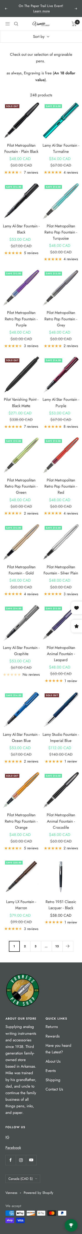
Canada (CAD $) (20, 1178)
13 (57, 946)
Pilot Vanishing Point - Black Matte (21, 402)
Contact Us (54, 1089)
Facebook (13, 1147)
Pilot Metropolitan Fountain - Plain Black (21, 148)
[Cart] (74, 24)
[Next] (67, 946)
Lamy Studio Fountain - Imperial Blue (61, 737)
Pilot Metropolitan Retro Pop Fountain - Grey (60, 319)
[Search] (16, 24)
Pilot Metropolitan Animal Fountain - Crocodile (61, 821)
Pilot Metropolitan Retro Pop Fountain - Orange (21, 821)
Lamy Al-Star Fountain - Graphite (21, 650)
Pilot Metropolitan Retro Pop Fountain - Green (21, 486)
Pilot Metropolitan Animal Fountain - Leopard (61, 654)
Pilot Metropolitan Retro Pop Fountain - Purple (21, 319)
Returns (52, 1026)
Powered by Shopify (38, 1192)
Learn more (41, 11)
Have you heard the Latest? (58, 1049)
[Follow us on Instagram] (21, 1160)
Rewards (53, 1036)
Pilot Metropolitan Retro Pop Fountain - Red (60, 486)
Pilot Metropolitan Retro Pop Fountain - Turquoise (60, 232)
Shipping (53, 1080)
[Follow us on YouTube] (31, 1160)
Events (51, 1070)
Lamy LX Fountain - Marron (21, 905)
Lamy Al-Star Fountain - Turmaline (61, 148)
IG (7, 1137)
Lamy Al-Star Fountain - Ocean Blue (21, 737)
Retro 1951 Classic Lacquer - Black (61, 905)
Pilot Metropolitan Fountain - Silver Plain (61, 570)
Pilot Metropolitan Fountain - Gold (21, 570)
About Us (53, 1061)
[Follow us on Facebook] (10, 1160)
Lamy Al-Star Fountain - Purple (61, 402)
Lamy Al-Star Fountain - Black (21, 229)
